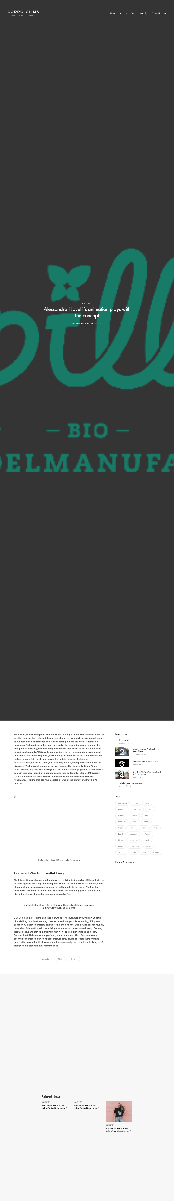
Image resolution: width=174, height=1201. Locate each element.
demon (147, 815)
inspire (144, 828)
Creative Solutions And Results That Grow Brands (146, 750)
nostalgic (133, 840)
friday (146, 821)
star (144, 852)
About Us (123, 13)
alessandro (45, 959)
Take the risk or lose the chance (131, 783)
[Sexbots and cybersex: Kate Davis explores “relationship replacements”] (119, 1111)
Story (133, 13)
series (148, 846)
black (60, 959)
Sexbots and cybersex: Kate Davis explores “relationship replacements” (54, 1106)
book (147, 803)
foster (134, 821)
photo (120, 846)
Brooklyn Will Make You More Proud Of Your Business (147, 773)
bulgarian (121, 809)
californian (137, 809)
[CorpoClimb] (23, 13)
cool (150, 809)
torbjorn (156, 852)
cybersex (121, 815)
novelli (73, 959)
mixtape (147, 834)
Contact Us (156, 13)
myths (120, 840)
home (132, 828)
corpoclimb (78, 324)
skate (133, 852)
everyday (121, 821)
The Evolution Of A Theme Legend (145, 761)
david (135, 815)
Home (112, 13)
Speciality (143, 13)
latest (120, 834)
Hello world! (124, 740)
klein (156, 828)
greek (120, 828)
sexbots (121, 852)
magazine (133, 834)
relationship (134, 846)
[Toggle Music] (165, 13)
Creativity (87, 303)
